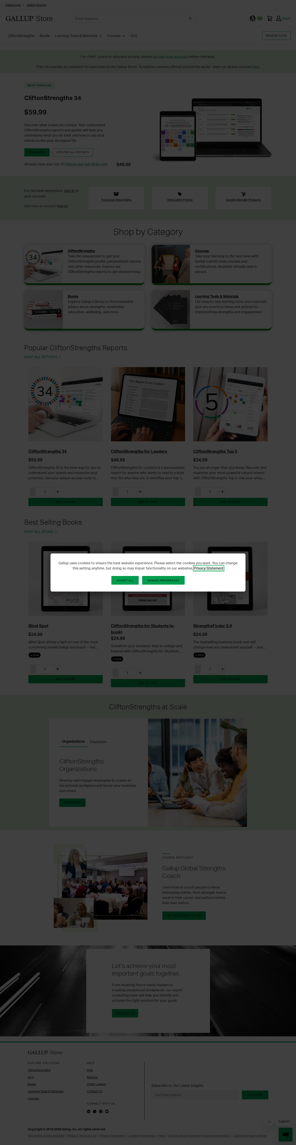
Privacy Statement (208, 568)
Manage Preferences (163, 580)
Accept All (125, 580)
